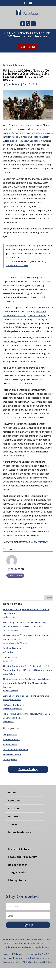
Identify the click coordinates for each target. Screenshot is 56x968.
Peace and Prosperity (22, 856)
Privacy (7, 954)
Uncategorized (10, 759)
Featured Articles (13, 65)
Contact (13, 824)
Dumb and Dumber (12, 648)
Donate (13, 816)
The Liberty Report (12, 754)
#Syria (35, 249)
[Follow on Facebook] (22, 23)
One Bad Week (10, 657)
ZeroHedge (42, 541)
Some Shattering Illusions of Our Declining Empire (27, 695)
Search (49, 597)
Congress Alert (10, 734)
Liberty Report (18, 880)
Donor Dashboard (20, 832)
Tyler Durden (13, 84)
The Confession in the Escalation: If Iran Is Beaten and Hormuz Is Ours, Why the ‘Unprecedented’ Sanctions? (27, 683)
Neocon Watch (10, 744)
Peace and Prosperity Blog (15, 749)
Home (12, 792)
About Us (14, 800)
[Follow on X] (28, 23)
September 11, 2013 (17, 265)
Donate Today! (28, 769)
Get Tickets (28, 47)
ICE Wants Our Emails (13, 704)
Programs (14, 808)
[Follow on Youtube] (33, 23)
